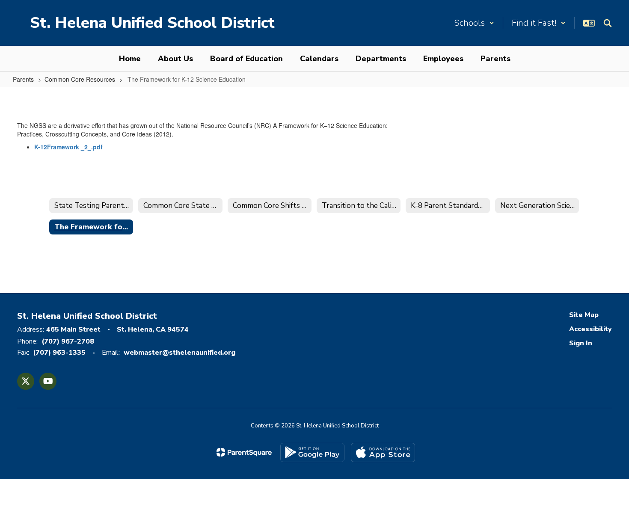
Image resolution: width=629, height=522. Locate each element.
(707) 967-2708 (68, 341)
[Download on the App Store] (383, 452)
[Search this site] (607, 23)
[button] (474, 23)
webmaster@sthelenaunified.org (179, 352)
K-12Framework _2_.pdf (68, 146)
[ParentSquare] (244, 452)
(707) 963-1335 (59, 352)
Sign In (580, 343)
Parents (23, 79)
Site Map (584, 315)
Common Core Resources (80, 79)
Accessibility (590, 329)
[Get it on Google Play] (312, 452)
